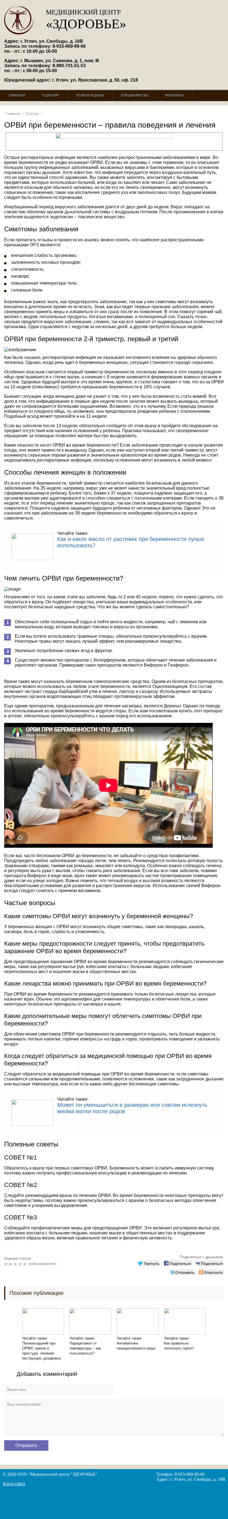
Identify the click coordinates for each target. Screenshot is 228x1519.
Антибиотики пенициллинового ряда (136, 1345)
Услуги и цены (90, 95)
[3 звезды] (16, 1264)
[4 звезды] (20, 1264)
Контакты (174, 95)
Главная (17, 95)
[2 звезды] (11, 1264)
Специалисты (134, 95)
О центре (50, 95)
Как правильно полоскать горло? (179, 1345)
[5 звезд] (25, 1264)
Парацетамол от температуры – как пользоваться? (85, 1348)
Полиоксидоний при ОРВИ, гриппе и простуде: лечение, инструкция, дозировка (41, 1350)
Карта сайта (14, 1483)
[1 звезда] (6, 1264)
